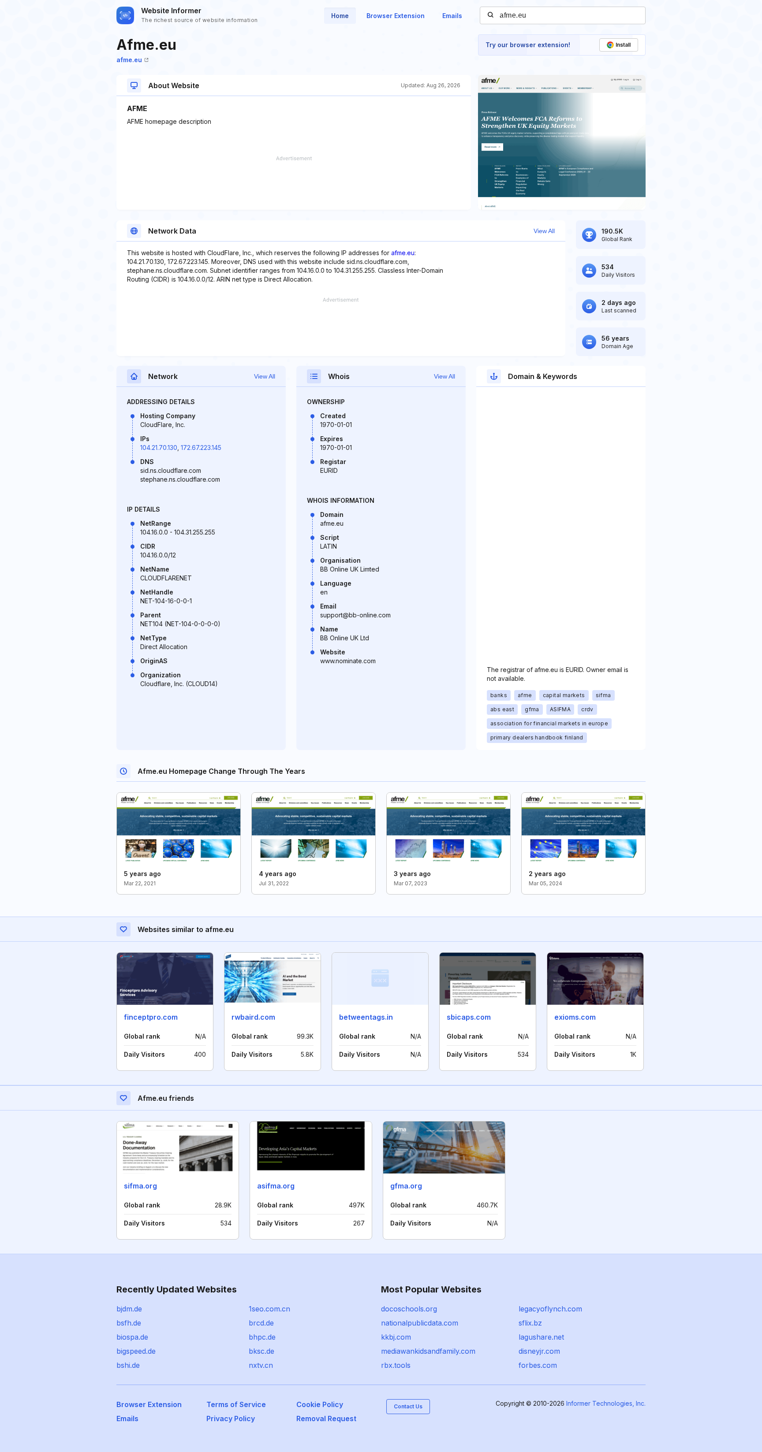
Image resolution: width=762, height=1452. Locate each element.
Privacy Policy (230, 1418)
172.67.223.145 (201, 447)
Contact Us (408, 1406)
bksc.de (261, 1351)
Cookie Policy (319, 1404)
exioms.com (575, 1017)
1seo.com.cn (269, 1308)
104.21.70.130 (158, 447)
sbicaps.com (469, 1017)
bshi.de (128, 1365)
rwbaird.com (253, 1017)
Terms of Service (236, 1404)
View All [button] (544, 230)
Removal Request (326, 1418)
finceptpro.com (151, 1017)
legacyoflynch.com (550, 1308)
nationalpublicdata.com (419, 1322)
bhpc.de (262, 1337)
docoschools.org (409, 1308)
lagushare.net (541, 1337)
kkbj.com (396, 1337)
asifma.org (276, 1185)
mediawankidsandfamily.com (428, 1351)
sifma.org (140, 1185)
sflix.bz (530, 1322)
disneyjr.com (539, 1351)
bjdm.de (129, 1308)
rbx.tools (396, 1365)
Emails (452, 15)
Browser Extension (395, 15)
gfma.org (406, 1185)
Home (340, 15)
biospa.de (132, 1337)
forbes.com (538, 1365)
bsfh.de (128, 1322)
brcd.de (261, 1322)
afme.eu (129, 59)
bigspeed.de (136, 1351)
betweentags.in (366, 1017)
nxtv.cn (261, 1365)
